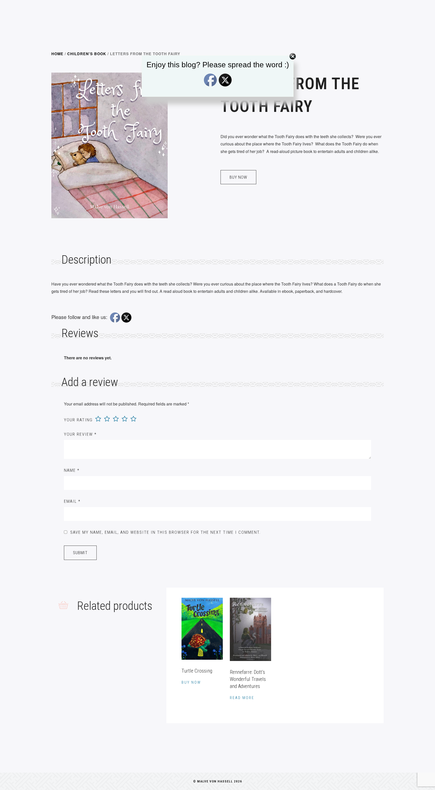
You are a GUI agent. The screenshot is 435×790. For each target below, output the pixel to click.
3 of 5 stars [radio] (116, 419)
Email (72, 501)
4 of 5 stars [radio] (125, 419)
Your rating (78, 419)
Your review (80, 434)
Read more (242, 698)
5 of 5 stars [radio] (133, 419)
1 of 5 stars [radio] (98, 419)
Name (72, 470)
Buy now (238, 177)
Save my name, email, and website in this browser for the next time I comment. (165, 532)
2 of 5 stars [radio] (107, 419)
